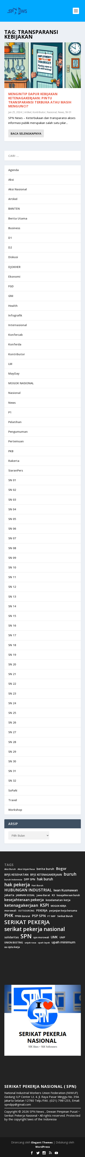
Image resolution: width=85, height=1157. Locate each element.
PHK (8, 915)
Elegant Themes (42, 1142)
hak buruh (45, 879)
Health (13, 306)
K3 (53, 895)
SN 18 (12, 645)
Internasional (17, 325)
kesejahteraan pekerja (24, 900)
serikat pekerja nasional (34, 928)
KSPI (44, 905)
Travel (12, 800)
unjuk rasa (30, 942)
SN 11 (12, 577)
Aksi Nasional (17, 189)
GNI (10, 296)
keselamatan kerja (58, 900)
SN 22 (12, 683)
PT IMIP (51, 916)
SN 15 (12, 616)
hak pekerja (17, 884)
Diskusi (13, 257)
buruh (70, 874)
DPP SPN (29, 879)
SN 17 (12, 635)
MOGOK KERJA (58, 905)
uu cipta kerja (12, 947)
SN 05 (12, 519)
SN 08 (12, 548)
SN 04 (12, 509)
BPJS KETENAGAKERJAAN (46, 874)
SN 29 (12, 751)
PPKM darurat (22, 916)
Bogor (61, 868)
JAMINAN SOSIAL (25, 895)
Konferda (14, 344)
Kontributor (39, 112)
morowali (10, 910)
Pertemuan (16, 441)
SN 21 (12, 674)
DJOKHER (14, 267)
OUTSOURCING (26, 911)
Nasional (52, 112)
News (61, 112)
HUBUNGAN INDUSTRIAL (28, 890)
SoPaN (12, 790)
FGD (11, 286)
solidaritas (11, 937)
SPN (26, 936)
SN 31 (12, 771)
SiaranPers (15, 470)
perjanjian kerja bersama (63, 910)
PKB (10, 451)
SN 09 (12, 558)
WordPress (42, 1147)
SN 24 (12, 703)
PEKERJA (41, 910)
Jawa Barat (43, 895)
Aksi (11, 179)
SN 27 (12, 732)
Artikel (27, 112)
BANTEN (14, 208)
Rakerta (13, 461)
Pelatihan (15, 422)
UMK (54, 937)
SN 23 (12, 693)
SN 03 (12, 499)
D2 (10, 247)
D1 (10, 238)
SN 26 (12, 722)
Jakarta (9, 895)
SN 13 (12, 596)
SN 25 (12, 713)
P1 (9, 412)
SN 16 (12, 625)
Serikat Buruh (65, 916)
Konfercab (15, 335)
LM (10, 364)
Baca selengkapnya (26, 133)
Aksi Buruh (10, 869)
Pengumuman (18, 431)
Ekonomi (14, 276)
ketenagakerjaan (21, 905)
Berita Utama (17, 218)
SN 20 (12, 664)
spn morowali (41, 937)
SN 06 (12, 528)
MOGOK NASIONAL (21, 383)
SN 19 (12, 655)
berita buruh (45, 869)
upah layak (44, 942)
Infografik (15, 315)
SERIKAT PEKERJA (27, 921)
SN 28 (12, 742)
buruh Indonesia (13, 879)
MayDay (14, 373)
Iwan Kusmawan (66, 890)
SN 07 (12, 538)
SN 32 (12, 780)
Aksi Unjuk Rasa (26, 869)
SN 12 (12, 587)
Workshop (15, 810)
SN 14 (12, 606)
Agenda (13, 170)
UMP (62, 937)
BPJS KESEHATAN (16, 874)
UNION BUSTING (13, 942)
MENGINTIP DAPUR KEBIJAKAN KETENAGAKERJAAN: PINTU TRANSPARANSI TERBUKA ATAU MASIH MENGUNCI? (40, 100)
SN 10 (12, 567)
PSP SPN (39, 916)
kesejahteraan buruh (68, 895)
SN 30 (12, 761)
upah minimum (63, 942)
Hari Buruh (37, 885)
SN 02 (12, 490)
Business (14, 228)
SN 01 (68, 112)
